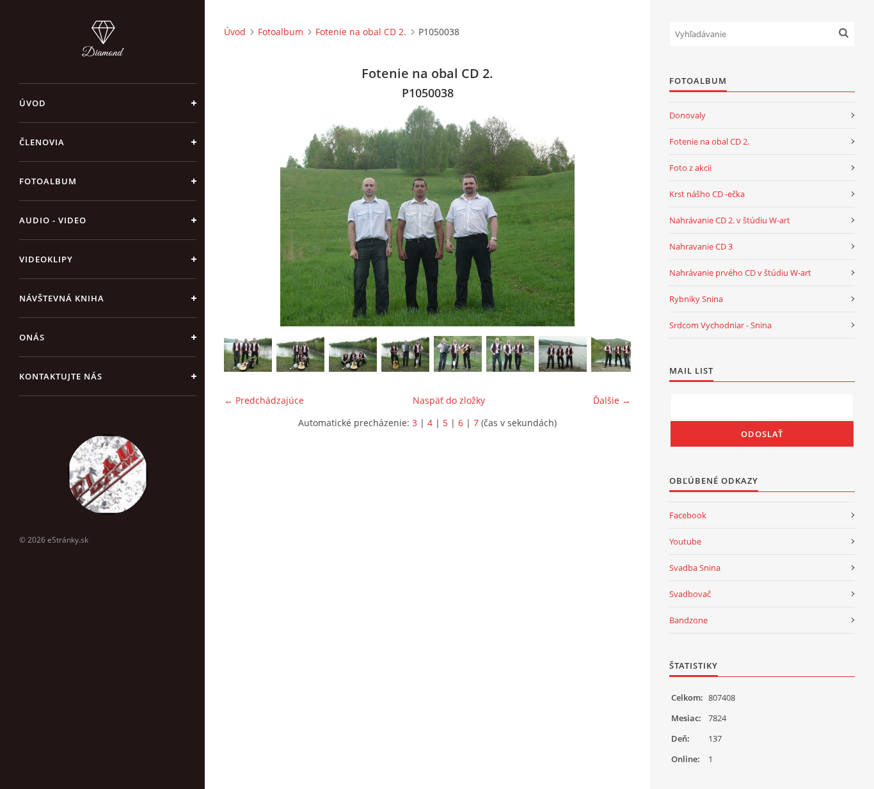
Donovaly (687, 115)
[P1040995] (510, 354)
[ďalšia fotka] (610, 216)
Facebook (687, 515)
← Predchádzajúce (264, 400)
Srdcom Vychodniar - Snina (720, 325)
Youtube (685, 541)
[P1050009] (615, 354)
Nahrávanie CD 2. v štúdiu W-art (729, 220)
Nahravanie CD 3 (701, 246)
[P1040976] (300, 354)
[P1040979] (353, 354)
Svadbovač (690, 594)
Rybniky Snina (696, 299)
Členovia (42, 142)
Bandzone (688, 620)
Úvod (32, 103)
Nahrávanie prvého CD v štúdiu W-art (740, 272)
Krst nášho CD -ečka (707, 194)
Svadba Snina (694, 567)
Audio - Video (52, 220)
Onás (32, 337)
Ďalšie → (612, 400)
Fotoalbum (48, 181)
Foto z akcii (690, 167)
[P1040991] (458, 354)
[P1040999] (563, 354)
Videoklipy (46, 259)
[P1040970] (248, 354)
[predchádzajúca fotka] (244, 216)
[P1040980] (405, 354)
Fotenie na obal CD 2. (360, 32)
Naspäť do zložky (449, 400)
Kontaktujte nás (60, 376)
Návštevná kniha (61, 298)
